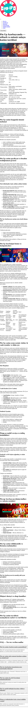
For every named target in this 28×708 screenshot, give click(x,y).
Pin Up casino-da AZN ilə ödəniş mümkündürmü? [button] (10, 678)
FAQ (4, 28)
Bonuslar (5, 24)
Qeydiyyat (5, 22)
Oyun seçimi (6, 25)
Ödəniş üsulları (6, 26)
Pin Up (4, 21)
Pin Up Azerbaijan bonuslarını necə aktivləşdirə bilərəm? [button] (11, 667)
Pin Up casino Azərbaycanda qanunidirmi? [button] (13, 647)
